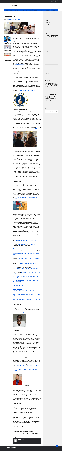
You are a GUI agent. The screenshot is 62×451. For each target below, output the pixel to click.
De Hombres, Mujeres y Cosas (9, 14)
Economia (35, 10)
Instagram (47, 75)
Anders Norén (9, 449)
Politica (40, 10)
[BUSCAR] (57, 111)
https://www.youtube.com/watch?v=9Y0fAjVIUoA (26, 90)
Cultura (30, 10)
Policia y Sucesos (48, 47)
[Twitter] (49, 1)
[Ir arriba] (57, 446)
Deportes (25, 10)
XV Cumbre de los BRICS (50, 55)
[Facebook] (53, 1)
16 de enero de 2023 (17, 19)
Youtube (47, 71)
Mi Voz (16, 14)
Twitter (47, 69)
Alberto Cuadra (10, 19)
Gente (47, 31)
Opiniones (53, 10)
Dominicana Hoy (18, 10)
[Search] (57, 1)
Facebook (47, 73)
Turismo (47, 53)
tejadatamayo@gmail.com (19, 64)
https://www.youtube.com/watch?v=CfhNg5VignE (27, 312)
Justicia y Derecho (49, 40)
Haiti (46, 33)
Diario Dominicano (11, 5)
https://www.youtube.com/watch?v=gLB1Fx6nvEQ (26, 244)
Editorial (11, 10)
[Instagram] (55, 1)
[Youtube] (51, 1)
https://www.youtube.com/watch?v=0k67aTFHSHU (30, 128)
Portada (6, 10)
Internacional (47, 10)
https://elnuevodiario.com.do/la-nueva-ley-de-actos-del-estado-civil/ (26, 240)
